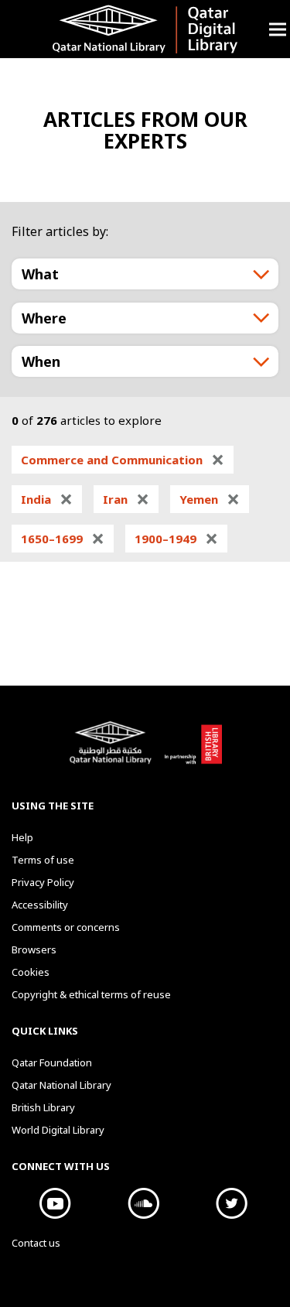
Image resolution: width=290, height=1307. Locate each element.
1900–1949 (176, 539)
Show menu (277, 29)
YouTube (56, 1203)
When (41, 361)
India (47, 499)
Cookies (30, 972)
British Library (193, 751)
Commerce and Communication (122, 460)
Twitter (232, 1203)
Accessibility (40, 905)
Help (22, 837)
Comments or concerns (66, 927)
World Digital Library (58, 1130)
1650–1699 (62, 539)
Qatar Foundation (52, 1062)
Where (44, 318)
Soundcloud (144, 1203)
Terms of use (43, 860)
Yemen (209, 499)
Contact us (36, 1243)
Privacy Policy (43, 882)
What (40, 274)
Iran (126, 499)
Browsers (34, 949)
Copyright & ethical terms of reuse (91, 994)
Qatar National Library (113, 751)
